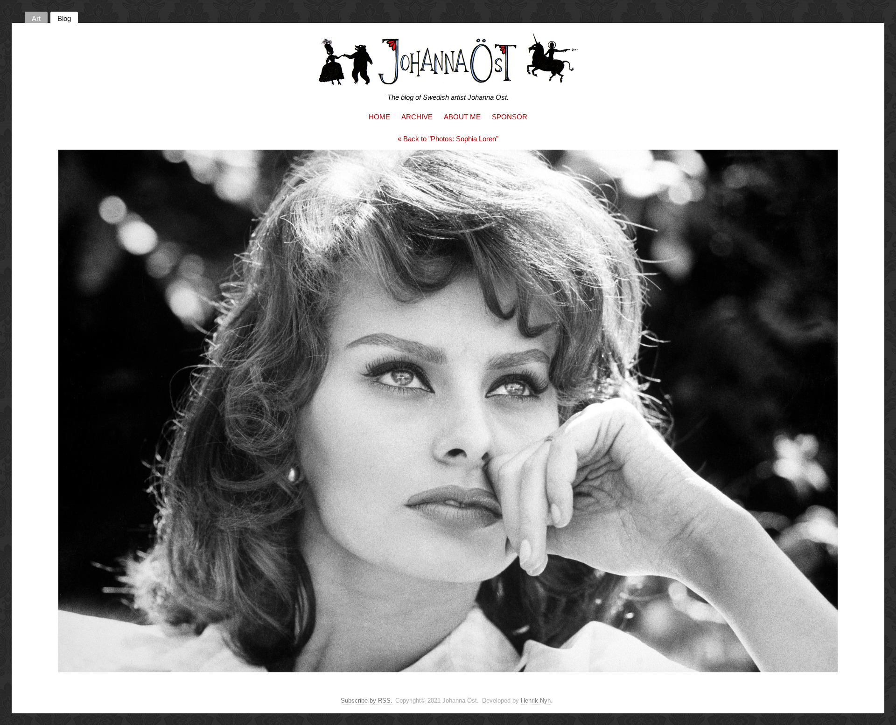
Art (36, 18)
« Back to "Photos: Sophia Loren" (448, 139)
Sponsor (509, 117)
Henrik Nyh (536, 700)
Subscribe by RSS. (366, 700)
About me (462, 117)
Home (379, 117)
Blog (64, 18)
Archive (417, 117)
